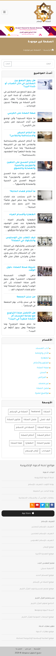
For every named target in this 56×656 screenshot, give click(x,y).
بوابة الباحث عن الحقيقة (43, 491)
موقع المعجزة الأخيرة (44, 554)
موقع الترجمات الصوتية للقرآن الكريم (38, 617)
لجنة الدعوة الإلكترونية (44, 478)
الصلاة (46, 412)
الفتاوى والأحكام (41, 363)
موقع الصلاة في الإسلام (43, 582)
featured (35, 412)
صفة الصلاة (43, 368)
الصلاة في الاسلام (25, 427)
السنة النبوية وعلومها (44, 610)
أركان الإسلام (31, 451)
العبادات (46, 451)
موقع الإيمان (48, 547)
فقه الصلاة (16, 443)
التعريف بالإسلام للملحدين (42, 534)
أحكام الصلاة (27, 435)
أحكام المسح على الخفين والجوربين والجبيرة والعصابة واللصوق (21, 165)
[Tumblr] (47, 505)
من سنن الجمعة (26, 297)
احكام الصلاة (43, 435)
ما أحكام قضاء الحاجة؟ (22, 191)
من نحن (28, 649)
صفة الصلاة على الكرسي (21, 113)
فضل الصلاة (42, 388)
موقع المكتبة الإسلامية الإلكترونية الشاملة (35, 638)
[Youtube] (37, 505)
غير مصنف (43, 383)
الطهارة (45, 358)
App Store (26, 514)
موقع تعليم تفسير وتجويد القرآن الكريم (37, 589)
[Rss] (32, 505)
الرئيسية (37, 649)
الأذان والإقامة (42, 353)
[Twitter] (42, 505)
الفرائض (42, 377)
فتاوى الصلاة (13, 420)
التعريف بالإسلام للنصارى (43, 527)
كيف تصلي (45, 420)
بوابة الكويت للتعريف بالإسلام (41, 485)
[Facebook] (51, 505)
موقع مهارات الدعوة (45, 632)
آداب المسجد (42, 348)
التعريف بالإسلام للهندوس (42, 541)
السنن (43, 372)
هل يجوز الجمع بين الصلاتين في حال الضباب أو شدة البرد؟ (20, 83)
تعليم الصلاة (43, 443)
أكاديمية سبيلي (47, 569)
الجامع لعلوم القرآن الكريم (42, 604)
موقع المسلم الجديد (45, 575)
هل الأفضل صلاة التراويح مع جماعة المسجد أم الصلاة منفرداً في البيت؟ (21, 316)
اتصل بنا (19, 649)
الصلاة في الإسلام (19, 412)
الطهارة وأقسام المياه (22, 214)
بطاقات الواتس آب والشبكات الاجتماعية (36, 498)
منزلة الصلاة (44, 427)
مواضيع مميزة (42, 393)
